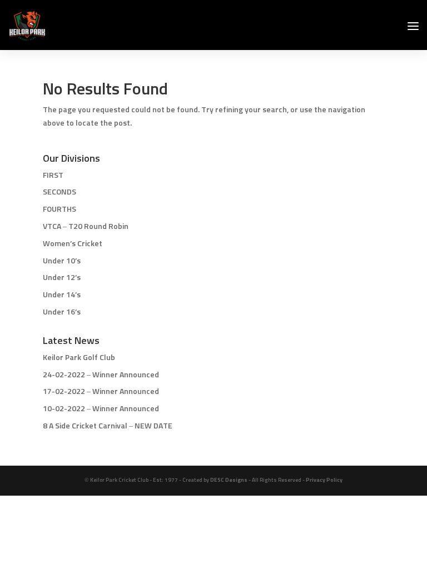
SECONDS (59, 192)
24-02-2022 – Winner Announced (101, 375)
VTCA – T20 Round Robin (85, 227)
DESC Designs (228, 480)
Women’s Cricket (72, 244)
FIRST (53, 175)
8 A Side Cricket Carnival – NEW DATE (107, 426)
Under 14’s (62, 295)
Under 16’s (62, 312)
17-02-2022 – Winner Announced (101, 392)
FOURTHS (59, 209)
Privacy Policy (324, 480)
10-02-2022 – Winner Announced (101, 409)
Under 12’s (62, 278)
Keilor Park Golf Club (79, 358)
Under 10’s (62, 261)
